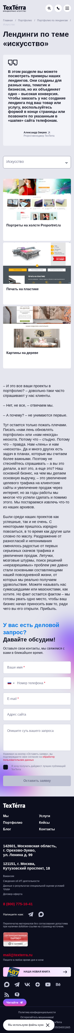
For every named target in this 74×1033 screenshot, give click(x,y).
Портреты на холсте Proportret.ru (33, 225)
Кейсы (44, 822)
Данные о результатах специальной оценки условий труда (33, 887)
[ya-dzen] (37, 984)
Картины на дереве (22, 353)
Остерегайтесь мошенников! (37, 1017)
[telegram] (31, 914)
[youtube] (48, 984)
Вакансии (8, 876)
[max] (41, 914)
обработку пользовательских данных (29, 758)
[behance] (58, 984)
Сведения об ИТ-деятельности (21, 881)
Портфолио (12, 822)
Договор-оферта (12, 894)
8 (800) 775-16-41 (18, 904)
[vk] (27, 984)
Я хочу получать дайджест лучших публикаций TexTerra (38, 768)
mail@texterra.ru (17, 955)
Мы (6, 816)
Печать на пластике (22, 289)
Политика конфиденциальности (37, 1012)
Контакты (47, 829)
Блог (7, 829)
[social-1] (6, 995)
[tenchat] (17, 995)
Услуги (44, 816)
